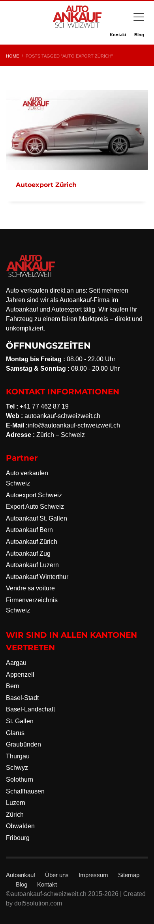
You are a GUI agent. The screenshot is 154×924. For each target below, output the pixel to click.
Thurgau (18, 756)
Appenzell (20, 674)
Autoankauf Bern (29, 529)
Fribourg (18, 837)
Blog (139, 34)
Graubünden (23, 744)
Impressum (93, 875)
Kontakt (118, 34)
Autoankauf (20, 875)
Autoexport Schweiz (34, 495)
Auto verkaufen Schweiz (27, 478)
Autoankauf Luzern (32, 565)
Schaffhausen (25, 791)
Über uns (57, 875)
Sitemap (128, 875)
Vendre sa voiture (30, 588)
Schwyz (17, 767)
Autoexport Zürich (46, 185)
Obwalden (20, 826)
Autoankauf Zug (28, 553)
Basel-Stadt (22, 697)
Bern (12, 686)
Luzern (15, 802)
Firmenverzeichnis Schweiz (32, 605)
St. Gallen (20, 721)
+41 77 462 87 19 (44, 406)
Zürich (15, 814)
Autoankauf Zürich (31, 541)
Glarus (15, 733)
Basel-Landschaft (30, 709)
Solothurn (19, 779)
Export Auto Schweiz (35, 506)
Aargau (16, 662)
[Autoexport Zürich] (77, 129)
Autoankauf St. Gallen (36, 518)
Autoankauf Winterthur (37, 576)
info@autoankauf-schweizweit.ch (74, 425)
